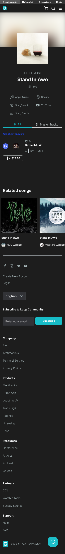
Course (7, 471)
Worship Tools (11, 498)
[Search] (53, 8)
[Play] (5, 146)
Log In (6, 283)
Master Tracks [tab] (49, 124)
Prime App (9, 393)
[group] (13, 158)
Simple (32, 86)
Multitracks (10, 385)
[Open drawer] (60, 8)
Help (6, 522)
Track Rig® (9, 408)
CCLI (6, 490)
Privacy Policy (12, 368)
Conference (10, 448)
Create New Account (16, 276)
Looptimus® (10, 400)
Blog (5, 345)
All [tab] (19, 124)
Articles (7, 455)
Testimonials (11, 353)
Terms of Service (13, 360)
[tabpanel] (32, 150)
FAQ (5, 530)
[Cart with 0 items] (46, 8)
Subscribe (49, 320)
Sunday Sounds (12, 505)
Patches (8, 415)
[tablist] (32, 124)
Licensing (9, 423)
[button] (6, 146)
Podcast (8, 463)
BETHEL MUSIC (32, 73)
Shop (6, 431)
